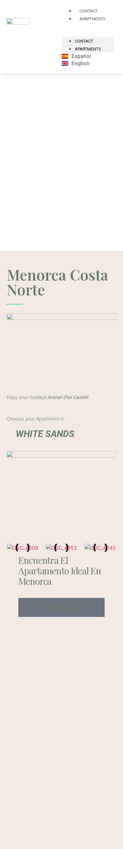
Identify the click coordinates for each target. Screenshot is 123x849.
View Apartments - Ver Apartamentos (61, 607)
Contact (84, 41)
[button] (13, 548)
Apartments (92, 18)
